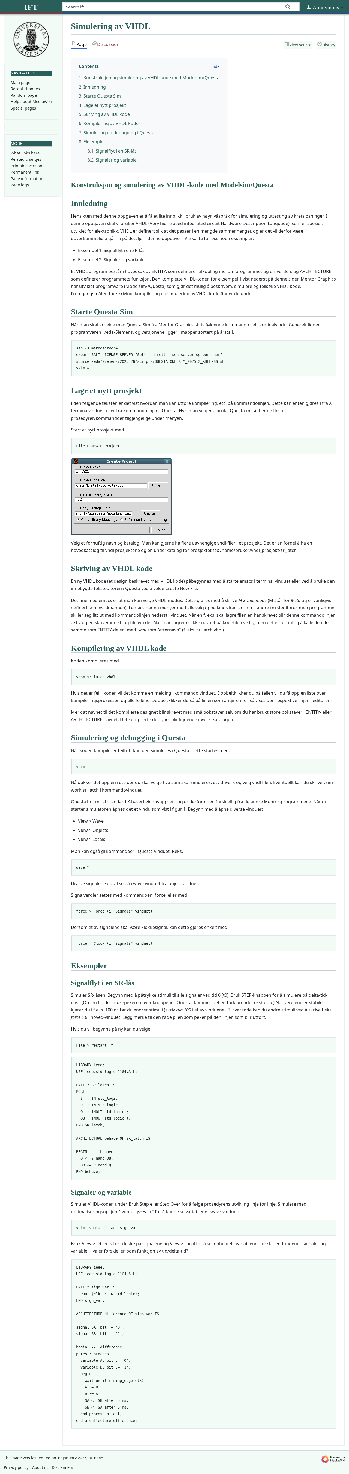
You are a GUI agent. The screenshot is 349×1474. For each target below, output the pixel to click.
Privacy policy (16, 1467)
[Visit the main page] (31, 39)
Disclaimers (62, 1467)
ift (31, 7)
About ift (40, 1467)
